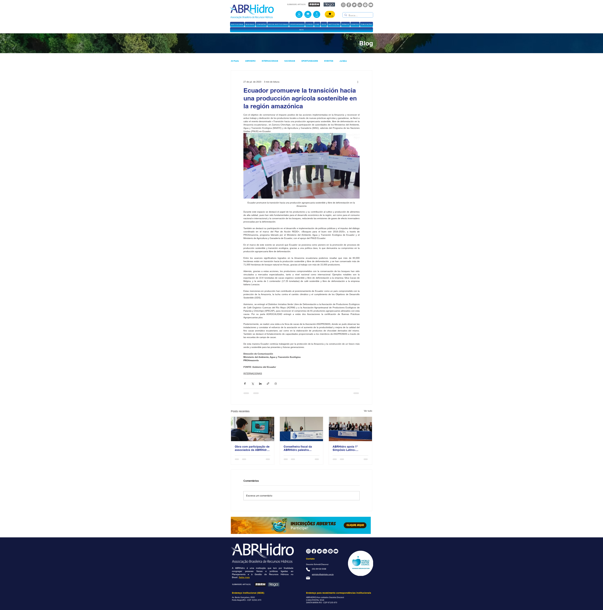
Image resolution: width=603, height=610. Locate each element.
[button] (237, 24)
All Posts (235, 61)
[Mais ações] (358, 82)
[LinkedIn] (359, 5)
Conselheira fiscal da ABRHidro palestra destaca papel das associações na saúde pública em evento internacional (298, 448)
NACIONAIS (289, 61)
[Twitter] (354, 5)
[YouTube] (370, 5)
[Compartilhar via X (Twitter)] (252, 383)
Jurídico (343, 61)
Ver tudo (368, 411)
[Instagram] (343, 5)
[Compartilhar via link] (267, 383)
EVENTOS (328, 61)
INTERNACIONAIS (270, 61)
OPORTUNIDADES (309, 61)
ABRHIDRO (250, 61)
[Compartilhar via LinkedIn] (260, 383)
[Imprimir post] (275, 383)
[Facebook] (348, 5)
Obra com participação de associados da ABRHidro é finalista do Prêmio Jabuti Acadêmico (252, 448)
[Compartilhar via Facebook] (244, 383)
